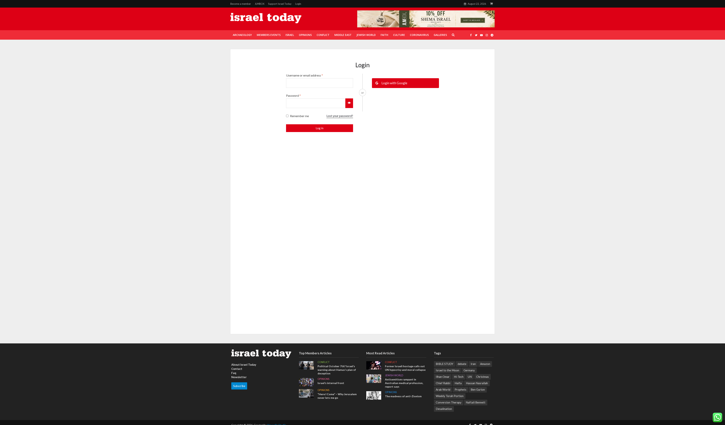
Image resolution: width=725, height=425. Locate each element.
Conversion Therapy (448, 402)
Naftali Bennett (475, 402)
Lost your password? (339, 115)
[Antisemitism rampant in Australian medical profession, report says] (373, 378)
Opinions (323, 378)
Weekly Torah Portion (450, 396)
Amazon (485, 364)
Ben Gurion (478, 389)
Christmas (482, 376)
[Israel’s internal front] (306, 381)
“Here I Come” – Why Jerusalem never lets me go (337, 396)
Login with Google (394, 83)
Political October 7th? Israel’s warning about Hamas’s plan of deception (337, 370)
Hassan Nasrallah (477, 383)
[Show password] (349, 103)
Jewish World (394, 375)
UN (470, 376)
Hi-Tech (459, 376)
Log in (319, 128)
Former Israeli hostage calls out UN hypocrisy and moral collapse (405, 368)
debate (462, 364)
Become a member (240, 3)
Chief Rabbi (443, 383)
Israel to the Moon (447, 370)
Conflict (324, 362)
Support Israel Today (280, 3)
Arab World (443, 389)
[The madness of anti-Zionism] (373, 395)
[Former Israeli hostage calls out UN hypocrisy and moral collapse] (373, 365)
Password (293, 95)
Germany (469, 370)
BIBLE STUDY (444, 364)
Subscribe (239, 386)
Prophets (460, 389)
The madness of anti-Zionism (403, 396)
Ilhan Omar (443, 376)
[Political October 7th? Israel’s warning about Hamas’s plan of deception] (306, 365)
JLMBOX (259, 3)
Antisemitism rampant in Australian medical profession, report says (404, 383)
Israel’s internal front (331, 383)
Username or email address (304, 75)
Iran (473, 364)
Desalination (444, 408)
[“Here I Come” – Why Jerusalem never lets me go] (306, 393)
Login (298, 3)
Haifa (458, 383)
